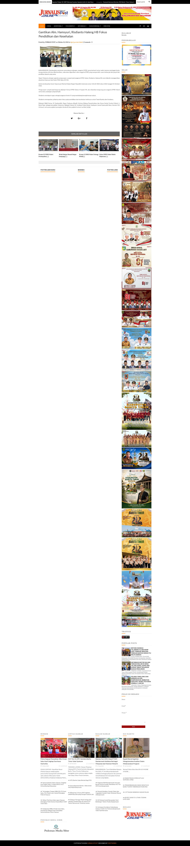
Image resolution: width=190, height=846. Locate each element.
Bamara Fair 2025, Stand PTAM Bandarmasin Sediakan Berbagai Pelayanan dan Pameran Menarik (107, 761)
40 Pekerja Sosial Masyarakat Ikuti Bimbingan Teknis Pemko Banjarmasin (107, 801)
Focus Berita (70, 26)
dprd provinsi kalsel (77, 42)
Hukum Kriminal (94, 26)
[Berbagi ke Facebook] (86, 118)
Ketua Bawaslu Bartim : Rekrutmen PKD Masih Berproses (80, 786)
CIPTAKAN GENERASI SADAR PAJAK (137, 792)
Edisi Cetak (107, 26)
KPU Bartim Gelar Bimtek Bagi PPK (81, 780)
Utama (49, 26)
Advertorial (58, 26)
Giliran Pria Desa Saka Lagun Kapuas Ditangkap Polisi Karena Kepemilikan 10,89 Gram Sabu (54, 801)
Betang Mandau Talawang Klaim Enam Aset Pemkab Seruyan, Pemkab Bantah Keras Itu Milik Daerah (141, 651)
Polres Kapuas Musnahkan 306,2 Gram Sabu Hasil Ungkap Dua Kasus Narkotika (54, 761)
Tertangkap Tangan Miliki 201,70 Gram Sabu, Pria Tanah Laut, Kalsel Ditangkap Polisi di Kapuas (53, 793)
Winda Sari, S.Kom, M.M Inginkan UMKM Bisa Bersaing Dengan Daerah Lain (81, 793)
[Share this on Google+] (79, 118)
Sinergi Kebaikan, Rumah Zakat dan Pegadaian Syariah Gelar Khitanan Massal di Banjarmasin (108, 793)
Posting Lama (112, 170)
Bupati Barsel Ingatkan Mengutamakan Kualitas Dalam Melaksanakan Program (133, 761)
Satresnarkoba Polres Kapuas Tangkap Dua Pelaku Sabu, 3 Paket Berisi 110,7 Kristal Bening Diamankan (53, 784)
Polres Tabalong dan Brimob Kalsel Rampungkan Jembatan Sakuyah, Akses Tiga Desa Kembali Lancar (141, 680)
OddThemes (112, 843)
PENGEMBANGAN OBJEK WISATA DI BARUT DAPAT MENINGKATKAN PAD (136, 786)
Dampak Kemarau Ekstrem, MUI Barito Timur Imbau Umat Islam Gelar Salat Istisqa (101, 2)
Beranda (81, 170)
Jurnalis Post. (92, 843)
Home (42, 26)
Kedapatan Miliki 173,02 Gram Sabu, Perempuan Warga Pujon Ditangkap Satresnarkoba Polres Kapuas (53, 810)
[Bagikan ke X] (71, 118)
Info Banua (81, 26)
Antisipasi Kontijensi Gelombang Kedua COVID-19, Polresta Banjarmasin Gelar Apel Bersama (108, 808)
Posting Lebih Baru (48, 170)
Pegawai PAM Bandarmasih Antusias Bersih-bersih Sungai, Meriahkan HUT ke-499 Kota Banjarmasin (108, 784)
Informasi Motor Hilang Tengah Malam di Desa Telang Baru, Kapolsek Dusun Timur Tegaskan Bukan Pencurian (140, 666)
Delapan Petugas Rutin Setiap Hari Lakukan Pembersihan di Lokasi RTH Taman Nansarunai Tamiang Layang (79, 801)
